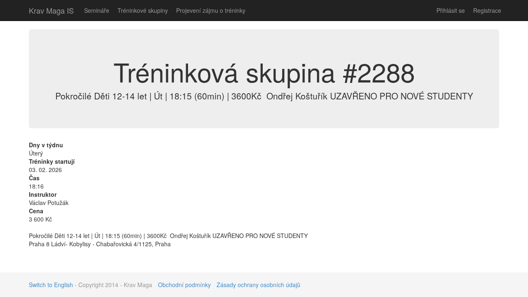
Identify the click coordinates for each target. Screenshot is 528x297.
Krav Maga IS (51, 10)
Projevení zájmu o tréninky (210, 10)
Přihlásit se (450, 10)
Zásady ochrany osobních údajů (258, 284)
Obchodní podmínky (184, 284)
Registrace (487, 10)
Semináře (96, 10)
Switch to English (51, 284)
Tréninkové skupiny (143, 10)
